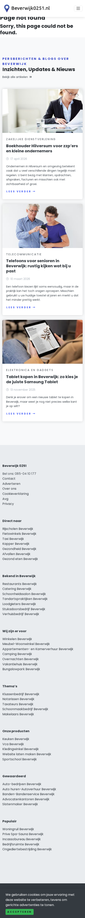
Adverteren (11, 483)
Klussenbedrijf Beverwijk (20, 694)
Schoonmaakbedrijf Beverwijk (25, 709)
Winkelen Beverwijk (17, 639)
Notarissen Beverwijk (18, 699)
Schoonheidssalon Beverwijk (24, 594)
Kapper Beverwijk (15, 543)
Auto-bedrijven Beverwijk (21, 784)
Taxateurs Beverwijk (17, 704)
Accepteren (19, 911)
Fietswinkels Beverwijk (19, 533)
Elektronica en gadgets (30, 370)
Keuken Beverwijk (15, 739)
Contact (8, 478)
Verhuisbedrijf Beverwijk (20, 614)
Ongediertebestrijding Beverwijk (27, 849)
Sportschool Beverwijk (19, 759)
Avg (5, 499)
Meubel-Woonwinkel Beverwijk (26, 644)
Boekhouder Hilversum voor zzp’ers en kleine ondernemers (42, 148)
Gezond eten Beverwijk (20, 559)
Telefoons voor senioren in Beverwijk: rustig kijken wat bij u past (38, 266)
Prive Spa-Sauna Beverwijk (22, 834)
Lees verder (18, 191)
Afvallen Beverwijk (16, 554)
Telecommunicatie (24, 254)
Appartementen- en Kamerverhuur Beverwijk (37, 649)
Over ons (9, 488)
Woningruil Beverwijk (18, 829)
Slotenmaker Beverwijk (20, 804)
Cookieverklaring (15, 493)
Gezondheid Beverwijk (19, 549)
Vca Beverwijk (13, 744)
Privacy (8, 504)
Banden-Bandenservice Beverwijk (28, 794)
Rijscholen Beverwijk (17, 529)
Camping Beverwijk (17, 654)
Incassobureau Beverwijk (21, 839)
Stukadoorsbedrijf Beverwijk (23, 609)
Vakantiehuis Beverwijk (20, 664)
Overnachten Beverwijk (20, 659)
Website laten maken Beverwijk (26, 754)
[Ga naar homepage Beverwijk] (26, 8)
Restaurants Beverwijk (19, 584)
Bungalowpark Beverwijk (21, 669)
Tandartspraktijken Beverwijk (25, 599)
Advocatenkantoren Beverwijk (25, 799)
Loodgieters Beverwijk (19, 604)
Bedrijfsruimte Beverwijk (20, 844)
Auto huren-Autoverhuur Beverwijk (29, 789)
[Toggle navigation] (78, 8)
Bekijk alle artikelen (15, 77)
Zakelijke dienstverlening (31, 139)
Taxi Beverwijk (13, 539)
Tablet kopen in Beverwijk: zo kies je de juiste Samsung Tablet (42, 379)
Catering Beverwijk (16, 589)
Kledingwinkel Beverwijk (20, 749)
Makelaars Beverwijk (18, 714)
